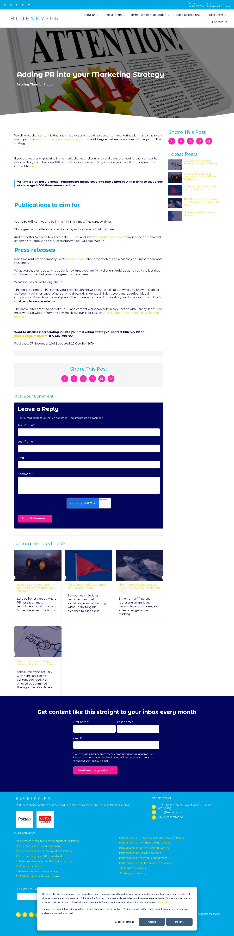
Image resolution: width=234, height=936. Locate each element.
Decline (179, 921)
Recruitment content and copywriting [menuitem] (38, 846)
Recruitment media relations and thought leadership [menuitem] (47, 840)
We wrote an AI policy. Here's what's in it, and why (36, 663)
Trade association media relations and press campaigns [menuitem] (151, 837)
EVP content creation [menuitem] (29, 866)
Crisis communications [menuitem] (132, 868)
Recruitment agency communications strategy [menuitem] (44, 851)
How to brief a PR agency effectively (199, 214)
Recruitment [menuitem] (113, 14)
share (33, 166)
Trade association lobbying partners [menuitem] (140, 852)
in (83, 379)
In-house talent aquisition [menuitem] (148, 14)
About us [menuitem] (89, 14)
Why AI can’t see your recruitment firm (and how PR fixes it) (36, 588)
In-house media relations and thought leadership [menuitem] (45, 861)
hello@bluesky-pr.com (218, 6)
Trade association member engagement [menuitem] (143, 857)
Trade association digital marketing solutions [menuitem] (145, 863)
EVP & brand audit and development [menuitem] (38, 876)
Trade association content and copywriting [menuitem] (144, 847)
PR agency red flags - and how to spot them (86, 586)
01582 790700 (196, 6)
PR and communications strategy (58, 139)
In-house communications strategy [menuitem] (37, 871)
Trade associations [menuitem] (187, 14)
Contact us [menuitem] (219, 22)
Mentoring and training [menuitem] (132, 873)
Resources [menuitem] (216, 14)
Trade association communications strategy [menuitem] (145, 842)
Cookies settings (124, 921)
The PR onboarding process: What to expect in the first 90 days (139, 588)
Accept (152, 921)
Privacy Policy (164, 902)
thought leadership (109, 237)
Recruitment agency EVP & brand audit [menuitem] (39, 856)
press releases (76, 259)
